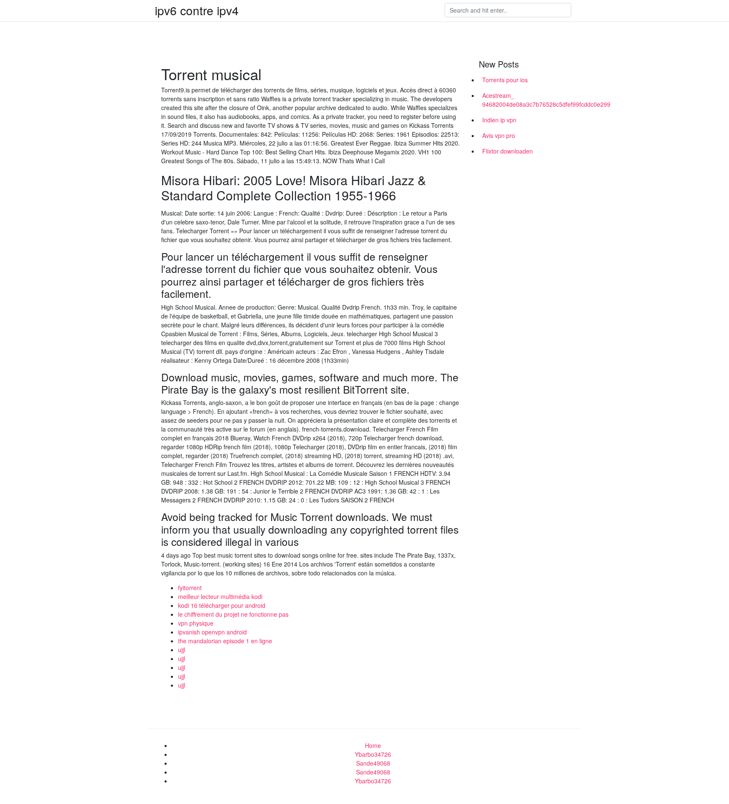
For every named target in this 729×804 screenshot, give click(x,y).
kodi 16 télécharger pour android (221, 605)
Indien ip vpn (499, 120)
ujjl (181, 649)
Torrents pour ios (505, 80)
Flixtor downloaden (507, 151)
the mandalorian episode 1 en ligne (225, 641)
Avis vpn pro (498, 135)
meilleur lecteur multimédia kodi (220, 596)
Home (373, 745)
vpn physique (195, 623)
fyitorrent (190, 587)
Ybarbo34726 (373, 754)
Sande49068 (373, 763)
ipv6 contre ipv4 (197, 10)
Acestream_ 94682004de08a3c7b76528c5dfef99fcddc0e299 (528, 99)
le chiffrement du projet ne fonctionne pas (233, 614)
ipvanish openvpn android (212, 632)
